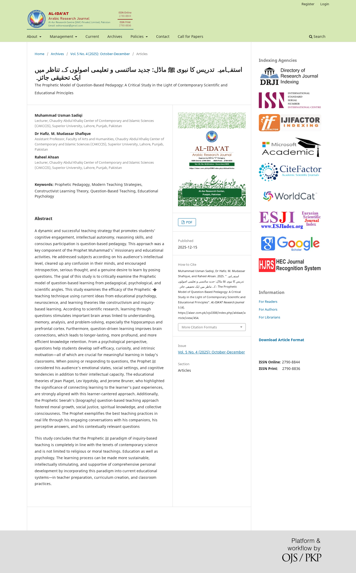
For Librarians (269, 317)
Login (324, 4)
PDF (188, 222)
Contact (162, 36)
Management (62, 36)
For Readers (268, 301)
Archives (114, 36)
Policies (138, 36)
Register (308, 4)
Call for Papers (190, 36)
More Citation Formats (199, 327)
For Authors (268, 309)
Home (39, 53)
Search (319, 36)
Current (92, 36)
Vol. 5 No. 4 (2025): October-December (100, 53)
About (32, 36)
